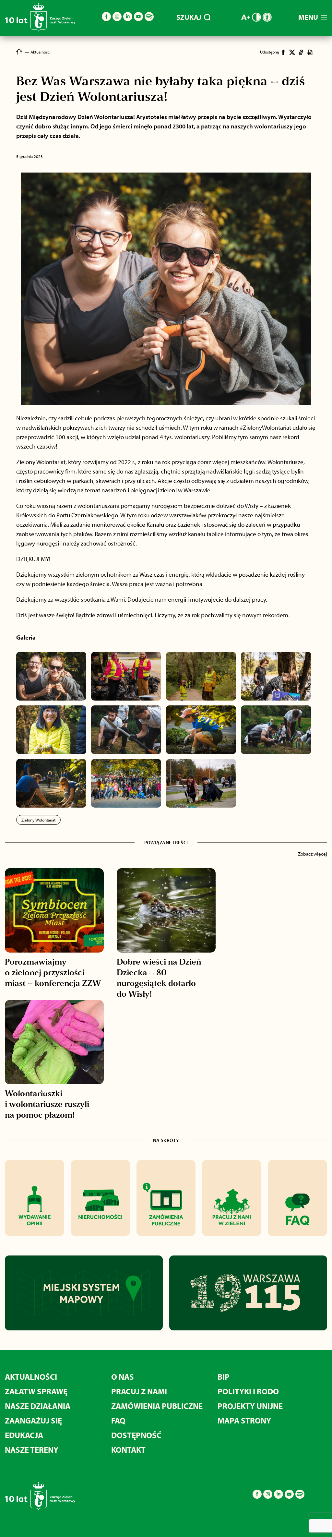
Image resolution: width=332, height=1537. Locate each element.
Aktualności (31, 1377)
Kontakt (128, 1450)
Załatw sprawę (36, 1391)
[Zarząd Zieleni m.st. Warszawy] (40, 30)
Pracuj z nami (139, 1391)
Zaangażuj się (33, 1420)
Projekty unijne (250, 1406)
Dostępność (136, 1435)
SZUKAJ (188, 17)
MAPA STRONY (244, 1420)
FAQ (118, 1420)
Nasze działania (37, 1406)
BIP (224, 1377)
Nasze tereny (31, 1450)
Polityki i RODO (248, 1391)
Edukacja (24, 1435)
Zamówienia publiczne (157, 1406)
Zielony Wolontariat (38, 820)
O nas (122, 1377)
